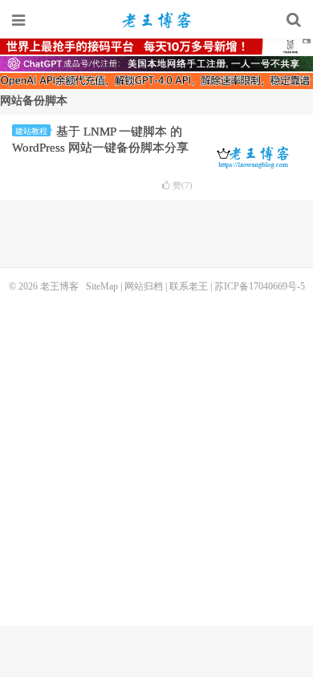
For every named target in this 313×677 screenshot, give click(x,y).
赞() (183, 185)
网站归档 (143, 286)
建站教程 (31, 131)
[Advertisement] (156, 457)
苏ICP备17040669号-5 (259, 286)
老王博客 (156, 20)
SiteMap (102, 286)
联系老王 (188, 286)
